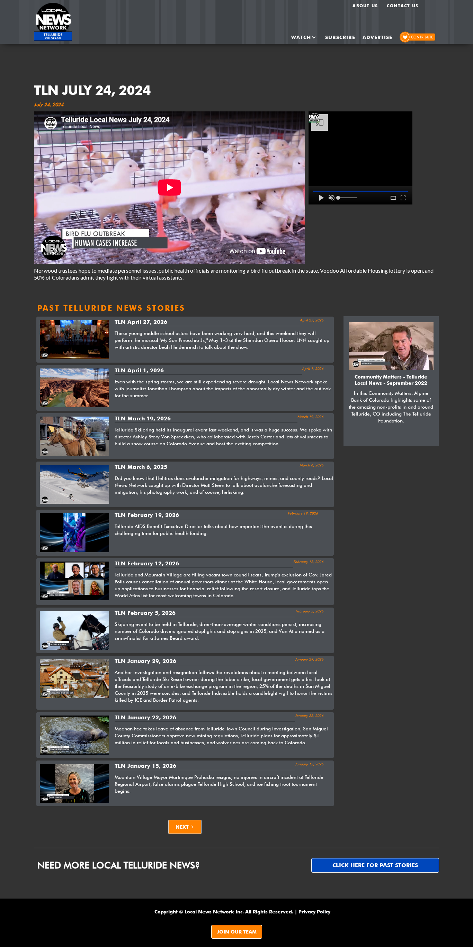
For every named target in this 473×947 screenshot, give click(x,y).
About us (365, 5)
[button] (297, 37)
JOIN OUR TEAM (237, 932)
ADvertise (377, 37)
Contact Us (402, 5)
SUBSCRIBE (340, 37)
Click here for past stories (375, 865)
